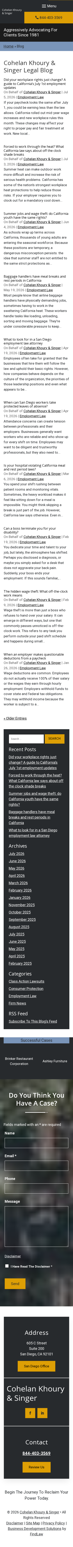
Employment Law (31, 97)
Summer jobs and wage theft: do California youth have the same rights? (36, 215)
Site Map (33, 1523)
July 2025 (16, 934)
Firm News (17, 1003)
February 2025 (20, 963)
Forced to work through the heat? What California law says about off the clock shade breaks (34, 150)
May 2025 (16, 949)
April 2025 (17, 956)
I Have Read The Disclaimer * (31, 1266)
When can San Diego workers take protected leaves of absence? (30, 404)
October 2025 (20, 912)
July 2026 (16, 854)
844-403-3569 (51, 17)
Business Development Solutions (34, 1528)
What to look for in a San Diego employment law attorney (28, 341)
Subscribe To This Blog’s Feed (33, 1021)
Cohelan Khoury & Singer (42, 92)
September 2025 (22, 919)
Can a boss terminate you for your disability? (30, 530)
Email (10, 1156)
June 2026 (17, 861)
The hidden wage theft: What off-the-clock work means (36, 593)
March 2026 (18, 883)
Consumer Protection (26, 988)
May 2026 (16, 868)
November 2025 (22, 905)
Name (10, 1133)
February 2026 (20, 890)
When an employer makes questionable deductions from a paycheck (34, 656)
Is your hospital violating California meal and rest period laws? (34, 467)
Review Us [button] (36, 1467)
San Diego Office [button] (36, 1366)
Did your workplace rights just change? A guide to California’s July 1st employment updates (35, 83)
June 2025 (17, 941)
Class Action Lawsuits (26, 981)
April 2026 (17, 875)
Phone (10, 1179)
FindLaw (36, 1534)
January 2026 (19, 897)
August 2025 (19, 927)
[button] (48, 6)
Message (12, 1201)
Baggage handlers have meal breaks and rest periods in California (35, 278)
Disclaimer (13, 1256)
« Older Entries (15, 718)
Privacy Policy (54, 1523)
